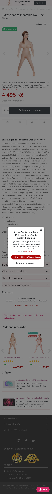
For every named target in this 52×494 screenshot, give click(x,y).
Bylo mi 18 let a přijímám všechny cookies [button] (28, 257)
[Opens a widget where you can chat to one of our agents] (43, 490)
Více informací (29, 251)
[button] (26, 263)
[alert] (26, 247)
